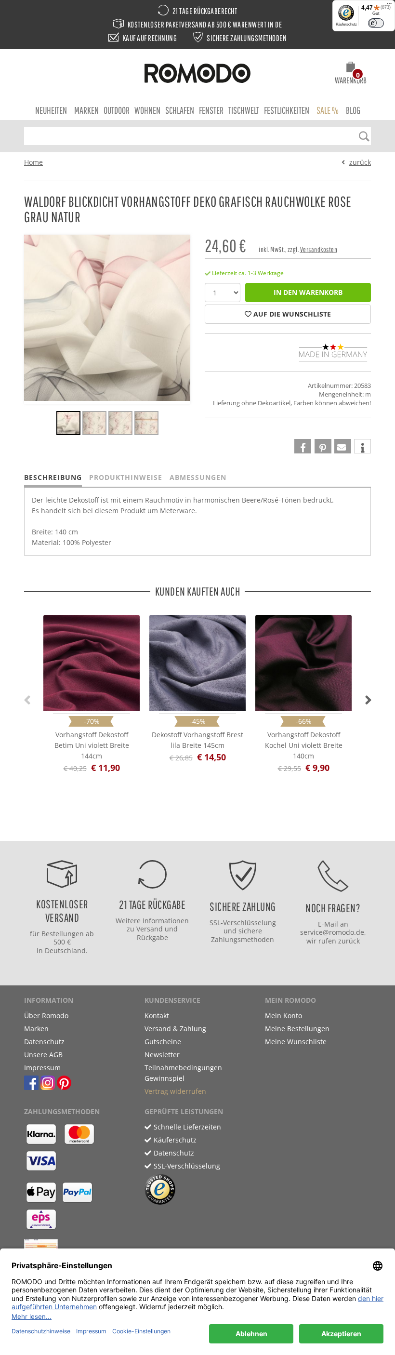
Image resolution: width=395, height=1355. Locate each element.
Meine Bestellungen (297, 1028)
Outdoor (117, 110)
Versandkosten (319, 249)
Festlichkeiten (286, 110)
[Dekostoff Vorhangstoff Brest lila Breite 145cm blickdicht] (197, 660)
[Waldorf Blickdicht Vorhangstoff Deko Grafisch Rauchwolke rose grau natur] (68, 424)
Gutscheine (163, 1041)
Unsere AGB (43, 1054)
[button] (351, 74)
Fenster (211, 110)
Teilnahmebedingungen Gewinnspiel (183, 1073)
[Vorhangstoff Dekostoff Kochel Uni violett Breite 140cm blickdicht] (303, 660)
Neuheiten (51, 110)
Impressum (42, 1067)
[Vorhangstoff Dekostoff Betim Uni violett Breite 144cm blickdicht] (91, 660)
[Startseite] (197, 75)
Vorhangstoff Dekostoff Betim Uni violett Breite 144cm (91, 745)
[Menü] (389, 6)
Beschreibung (53, 477)
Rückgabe (152, 937)
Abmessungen (198, 477)
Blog (353, 110)
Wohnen (147, 110)
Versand (149, 928)
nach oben (195, 831)
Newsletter (162, 1054)
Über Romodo (46, 1015)
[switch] (376, 23)
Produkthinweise (125, 477)
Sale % (327, 110)
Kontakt (157, 1015)
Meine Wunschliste (296, 1041)
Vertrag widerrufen (175, 1091)
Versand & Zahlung (175, 1028)
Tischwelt (243, 110)
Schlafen (179, 110)
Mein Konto (283, 1015)
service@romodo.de (332, 932)
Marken (86, 110)
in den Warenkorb (308, 292)
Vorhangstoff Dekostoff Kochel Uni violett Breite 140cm (303, 745)
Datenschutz (44, 1041)
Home (33, 162)
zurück (360, 162)
